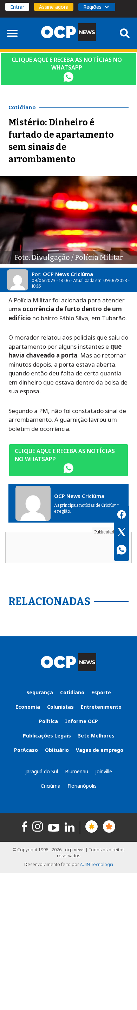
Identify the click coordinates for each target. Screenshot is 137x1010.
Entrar (17, 7)
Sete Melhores (96, 735)
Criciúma (50, 785)
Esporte (101, 692)
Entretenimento (101, 706)
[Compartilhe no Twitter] (121, 533)
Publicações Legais (47, 735)
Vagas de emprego (99, 750)
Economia (27, 706)
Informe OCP (81, 721)
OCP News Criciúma (68, 273)
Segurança (39, 692)
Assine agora (53, 7)
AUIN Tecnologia (96, 864)
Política (48, 721)
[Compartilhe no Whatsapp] (121, 550)
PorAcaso (26, 750)
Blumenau (76, 771)
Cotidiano (72, 692)
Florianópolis (82, 785)
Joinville (103, 771)
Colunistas (60, 706)
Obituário (57, 750)
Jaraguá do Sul (41, 771)
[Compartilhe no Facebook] (121, 515)
